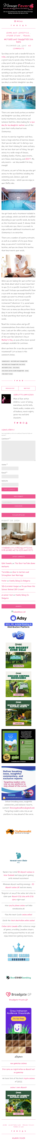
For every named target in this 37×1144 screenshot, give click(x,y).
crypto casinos (29, 1078)
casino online (27, 914)
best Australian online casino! (23, 920)
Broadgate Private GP (18, 1000)
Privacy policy (28, 1125)
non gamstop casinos (18, 1063)
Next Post (27, 388)
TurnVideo (6, 572)
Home (5, 1125)
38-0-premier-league (10, 586)
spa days (16, 367)
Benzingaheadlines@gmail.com (22, 808)
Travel (27, 36)
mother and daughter (19, 361)
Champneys (6, 361)
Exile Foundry (7, 563)
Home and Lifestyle (17, 33)
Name (5, 464)
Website (5, 481)
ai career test (7, 595)
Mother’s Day (7, 340)
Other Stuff (13, 36)
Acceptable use (15, 1125)
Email (4, 473)
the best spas (7, 374)
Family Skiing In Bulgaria (19, 581)
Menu (19, 21)
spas (26, 370)
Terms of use (18, 1127)
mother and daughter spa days (13, 364)
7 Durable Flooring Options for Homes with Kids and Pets (17, 549)
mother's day (7, 367)
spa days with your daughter (13, 370)
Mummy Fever (18, 1138)
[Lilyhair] (18, 1046)
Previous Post (10, 388)
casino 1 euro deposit (18, 1087)
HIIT (28, 159)
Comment (6, 439)
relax (3, 57)
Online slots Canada (9, 926)
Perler (4, 581)
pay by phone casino (17, 905)
